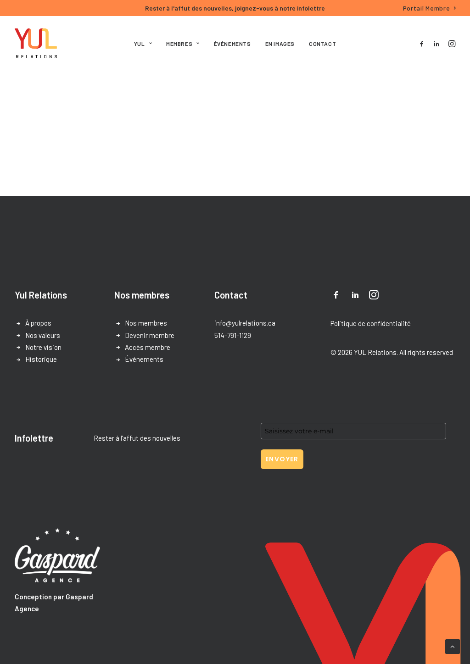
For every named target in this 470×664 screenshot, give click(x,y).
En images (280, 43)
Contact (322, 43)
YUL (139, 43)
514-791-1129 (232, 335)
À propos (38, 323)
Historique (41, 359)
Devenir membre (149, 335)
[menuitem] (429, 8)
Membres (179, 43)
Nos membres (146, 323)
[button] (423, 43)
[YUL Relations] (36, 43)
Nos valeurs (42, 335)
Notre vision (43, 347)
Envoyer (282, 459)
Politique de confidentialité (370, 323)
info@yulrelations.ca (244, 323)
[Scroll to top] (452, 646)
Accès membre (147, 347)
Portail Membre (426, 8)
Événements (232, 43)
